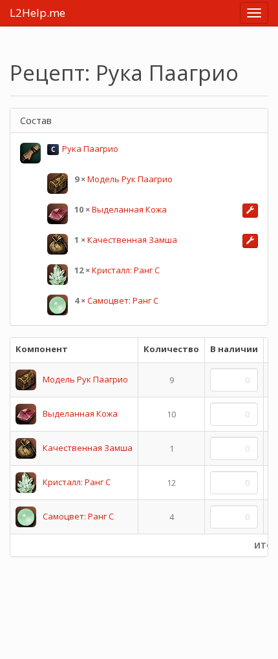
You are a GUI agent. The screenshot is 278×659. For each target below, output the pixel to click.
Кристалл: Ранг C (126, 270)
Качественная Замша (132, 240)
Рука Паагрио (90, 148)
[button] (250, 211)
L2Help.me (37, 12)
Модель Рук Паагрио (130, 179)
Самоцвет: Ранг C (122, 300)
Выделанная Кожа (129, 209)
